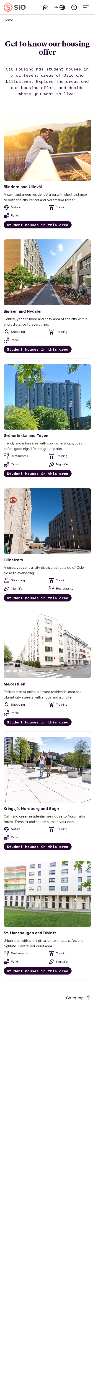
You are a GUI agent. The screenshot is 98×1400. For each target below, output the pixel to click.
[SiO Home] (15, 7)
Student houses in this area (37, 224)
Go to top (75, 997)
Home (8, 20)
